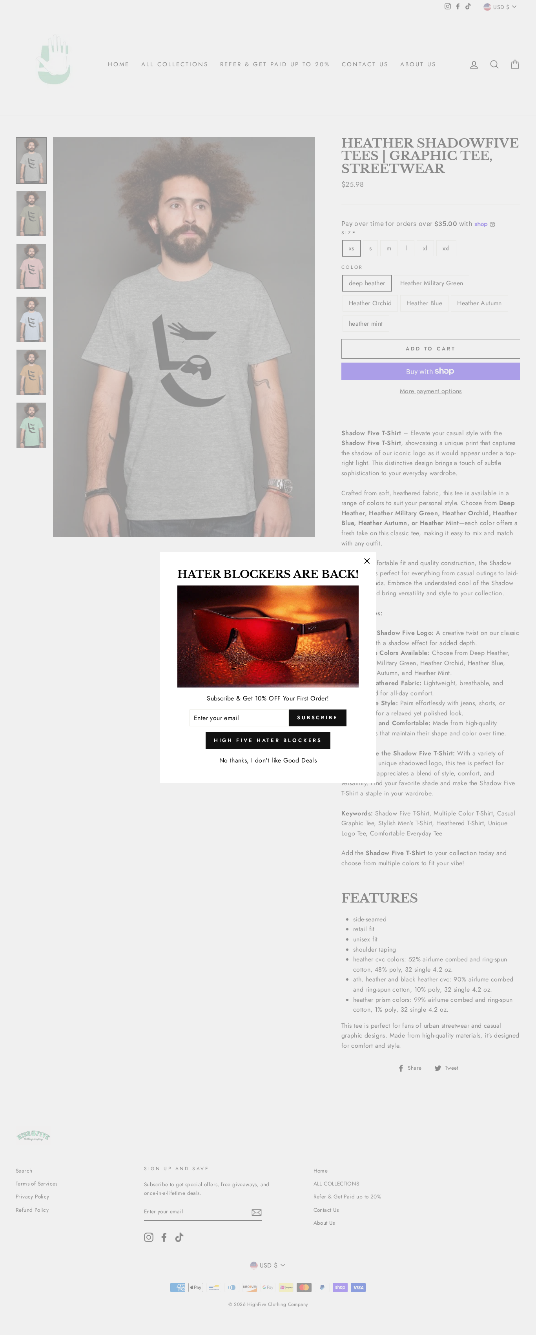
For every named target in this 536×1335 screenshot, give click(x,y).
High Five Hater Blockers (268, 740)
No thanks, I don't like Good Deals (268, 760)
